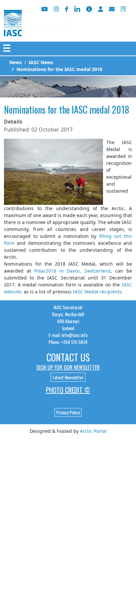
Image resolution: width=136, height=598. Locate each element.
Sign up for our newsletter (68, 367)
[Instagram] (56, 9)
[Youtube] (44, 9)
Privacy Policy (68, 412)
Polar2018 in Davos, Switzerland (72, 271)
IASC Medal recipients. (98, 291)
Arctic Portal (93, 431)
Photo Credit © (68, 390)
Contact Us (68, 357)
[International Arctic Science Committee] (13, 30)
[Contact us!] (112, 9)
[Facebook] (66, 9)
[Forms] (123, 9)
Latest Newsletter (68, 377)
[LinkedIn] (77, 9)
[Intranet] (100, 9)
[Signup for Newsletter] (89, 9)
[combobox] (37, 19)
